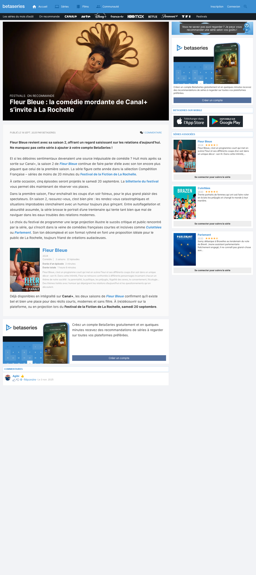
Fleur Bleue (68, 164)
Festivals (201, 16)
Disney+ (99, 14)
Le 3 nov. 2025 (44, 379)
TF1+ (185, 14)
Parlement (23, 232)
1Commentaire (152, 132)
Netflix (152, 14)
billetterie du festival (142, 181)
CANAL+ (70, 14)
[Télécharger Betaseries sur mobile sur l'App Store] (190, 121)
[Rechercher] (245, 6)
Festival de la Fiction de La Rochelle (108, 174)
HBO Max (133, 13)
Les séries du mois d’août (18, 16)
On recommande (49, 16)
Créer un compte (119, 358)
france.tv (116, 14)
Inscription (217, 6)
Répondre (30, 379)
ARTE (84, 14)
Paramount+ (169, 13)
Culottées (154, 227)
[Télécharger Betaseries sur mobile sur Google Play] (226, 121)
